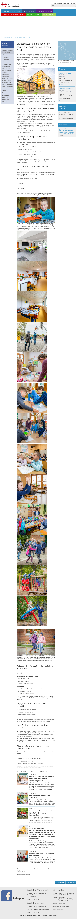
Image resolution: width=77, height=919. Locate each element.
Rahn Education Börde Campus (6, 67)
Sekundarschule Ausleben (6, 71)
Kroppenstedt (6, 62)
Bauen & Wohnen (48, 14)
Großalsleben (6, 57)
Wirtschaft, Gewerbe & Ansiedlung (13, 14)
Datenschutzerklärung (33, 915)
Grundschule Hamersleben (66, 73)
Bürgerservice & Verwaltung (11, 11)
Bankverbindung (52, 915)
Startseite (57, 3)
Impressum (73, 3)
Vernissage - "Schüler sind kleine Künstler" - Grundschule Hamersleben (41, 813)
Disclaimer (44, 915)
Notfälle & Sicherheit (33, 14)
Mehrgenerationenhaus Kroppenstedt (7, 87)
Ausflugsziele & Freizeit (44, 11)
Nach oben (61, 882)
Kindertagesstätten (7, 50)
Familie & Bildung (28, 11)
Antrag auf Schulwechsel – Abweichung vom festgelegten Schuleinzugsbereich (41, 778)
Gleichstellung (6, 92)
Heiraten (4, 101)
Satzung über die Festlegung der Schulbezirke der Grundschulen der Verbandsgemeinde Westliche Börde (66, 131)
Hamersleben (27, 37)
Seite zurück (71, 882)
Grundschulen (18, 37)
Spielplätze (5, 90)
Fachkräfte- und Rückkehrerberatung (7, 83)
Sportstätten (5, 95)
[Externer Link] (7, 896)
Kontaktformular (64, 3)
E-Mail (61, 84)
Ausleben (5, 54)
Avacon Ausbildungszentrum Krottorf (7, 79)
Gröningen (6, 59)
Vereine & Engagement (5, 98)
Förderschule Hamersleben (5, 75)
